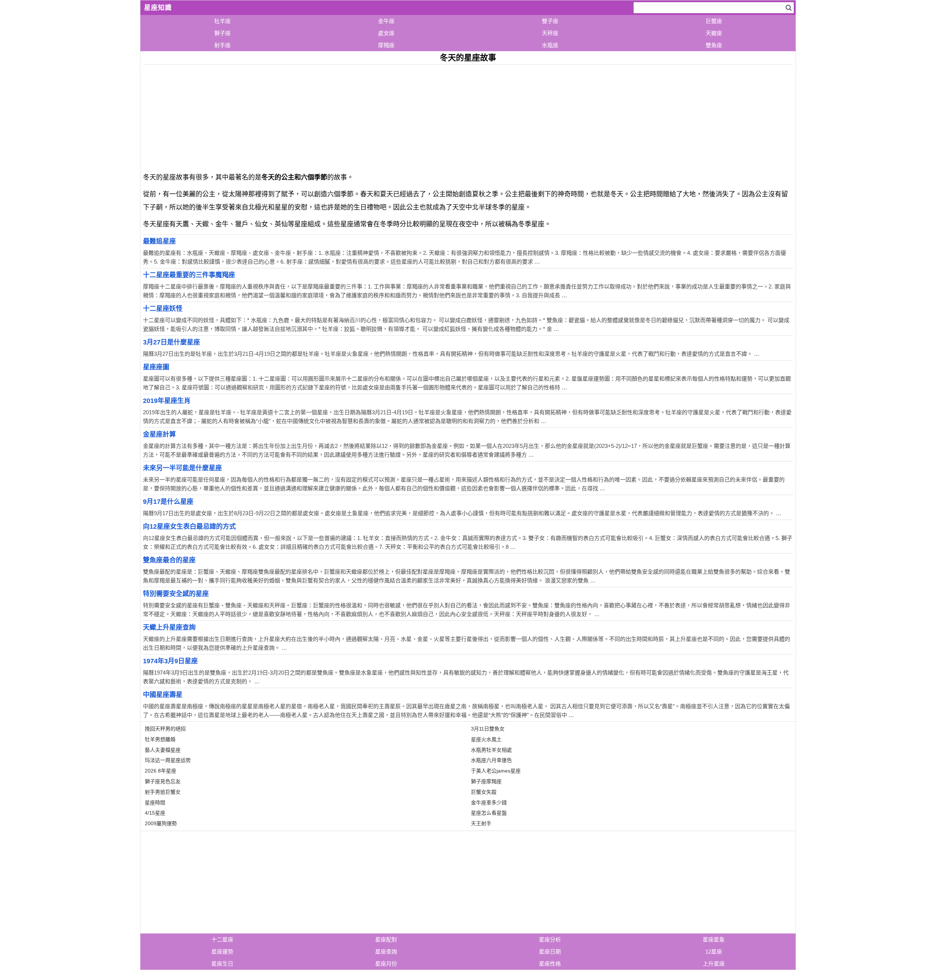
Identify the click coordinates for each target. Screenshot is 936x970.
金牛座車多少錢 (489, 802)
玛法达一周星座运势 (168, 760)
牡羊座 (222, 21)
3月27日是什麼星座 (171, 342)
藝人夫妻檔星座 (163, 750)
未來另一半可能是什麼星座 (182, 468)
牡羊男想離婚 (160, 739)
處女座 (386, 33)
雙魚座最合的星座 (169, 560)
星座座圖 (156, 367)
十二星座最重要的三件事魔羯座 (189, 275)
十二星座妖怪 (162, 308)
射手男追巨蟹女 (163, 792)
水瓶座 (550, 45)
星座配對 (386, 939)
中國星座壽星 (162, 694)
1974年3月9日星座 (170, 661)
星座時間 (155, 802)
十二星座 (222, 939)
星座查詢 (386, 951)
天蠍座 (714, 33)
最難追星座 (159, 241)
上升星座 (714, 963)
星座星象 (714, 939)
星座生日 (222, 963)
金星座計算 (159, 434)
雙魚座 (714, 45)
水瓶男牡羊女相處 (491, 750)
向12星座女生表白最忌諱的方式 (189, 526)
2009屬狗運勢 (161, 823)
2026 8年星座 (160, 771)
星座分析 (550, 939)
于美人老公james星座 (496, 771)
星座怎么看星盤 (489, 813)
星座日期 (550, 951)
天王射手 (481, 823)
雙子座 (550, 21)
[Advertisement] (362, 116)
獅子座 (222, 33)
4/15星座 (155, 813)
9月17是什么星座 (168, 501)
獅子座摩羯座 (486, 781)
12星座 (713, 951)
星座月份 (386, 963)
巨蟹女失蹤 (484, 792)
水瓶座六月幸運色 (491, 760)
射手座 (222, 45)
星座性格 (550, 963)
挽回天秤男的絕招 (165, 729)
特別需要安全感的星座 (176, 593)
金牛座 (386, 21)
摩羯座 (386, 45)
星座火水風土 (486, 739)
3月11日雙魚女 (488, 729)
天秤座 (550, 33)
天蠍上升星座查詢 (169, 627)
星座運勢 (222, 951)
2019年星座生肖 (166, 400)
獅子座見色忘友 (163, 781)
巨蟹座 (714, 21)
